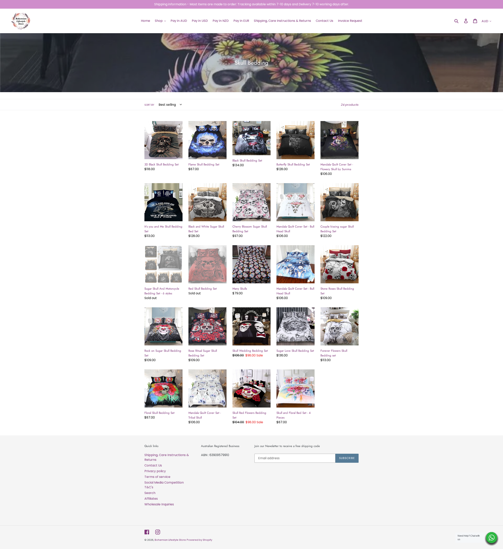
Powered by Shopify (199, 540)
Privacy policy (155, 471)
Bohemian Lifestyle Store (170, 540)
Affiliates (151, 498)
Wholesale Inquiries (159, 504)
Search (149, 493)
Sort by (149, 104)
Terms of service (157, 477)
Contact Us (153, 465)
